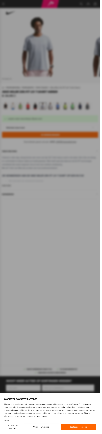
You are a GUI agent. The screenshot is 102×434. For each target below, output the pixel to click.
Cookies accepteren (78, 427)
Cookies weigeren (41, 427)
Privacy (6, 420)
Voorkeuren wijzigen (13, 426)
